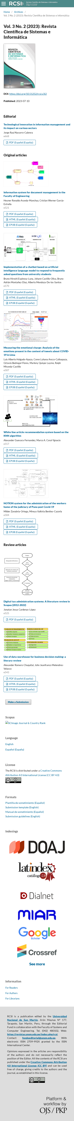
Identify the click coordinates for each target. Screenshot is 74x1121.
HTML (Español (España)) (22, 219)
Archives (18, 11)
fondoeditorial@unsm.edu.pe (39, 1037)
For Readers (11, 987)
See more (37, 964)
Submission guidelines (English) (22, 816)
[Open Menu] (3, 3)
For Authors (11, 993)
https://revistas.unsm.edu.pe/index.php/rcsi (32, 1034)
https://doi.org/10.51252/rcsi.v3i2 (28, 93)
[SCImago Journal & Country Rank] (25, 723)
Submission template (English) (22, 807)
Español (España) (14, 749)
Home (7, 11)
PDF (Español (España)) (21, 142)
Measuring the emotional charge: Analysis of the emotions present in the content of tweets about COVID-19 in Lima (36, 351)
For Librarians (12, 998)
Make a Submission (18, 702)
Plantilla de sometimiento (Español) (25, 802)
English (9, 744)
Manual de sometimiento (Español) (24, 811)
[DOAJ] (37, 856)
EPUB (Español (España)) (22, 224)
